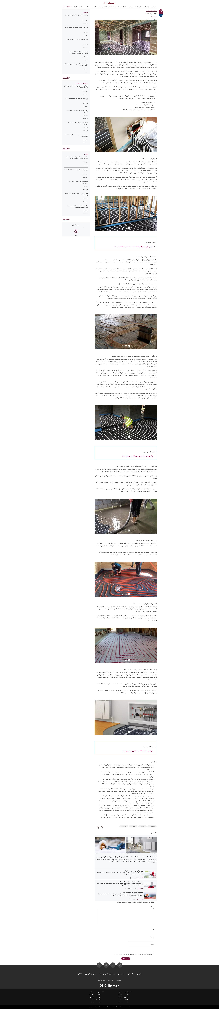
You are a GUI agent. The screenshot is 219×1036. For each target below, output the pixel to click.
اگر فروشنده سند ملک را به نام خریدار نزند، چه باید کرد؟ (76, 99)
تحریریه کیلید (154, 16)
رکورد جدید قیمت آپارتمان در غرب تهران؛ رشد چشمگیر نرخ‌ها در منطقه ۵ (76, 64)
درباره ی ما (118, 980)
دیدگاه (152, 906)
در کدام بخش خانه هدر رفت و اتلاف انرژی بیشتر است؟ (137, 456)
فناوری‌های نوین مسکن (135, 7)
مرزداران (120, 1002)
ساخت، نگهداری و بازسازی (151, 10)
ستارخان (120, 997)
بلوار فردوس (126, 997)
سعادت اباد (127, 999)
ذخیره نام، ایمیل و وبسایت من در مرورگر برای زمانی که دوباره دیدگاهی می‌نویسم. (134, 954)
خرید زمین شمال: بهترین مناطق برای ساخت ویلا (77, 39)
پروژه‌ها (81, 7)
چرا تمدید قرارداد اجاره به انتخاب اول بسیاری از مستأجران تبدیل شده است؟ (77, 206)
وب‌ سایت (151, 944)
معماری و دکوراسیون (97, 7)
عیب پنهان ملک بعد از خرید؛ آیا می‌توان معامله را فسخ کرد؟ (77, 111)
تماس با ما (110, 980)
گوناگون (88, 7)
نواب (128, 1002)
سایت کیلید (69, 7)
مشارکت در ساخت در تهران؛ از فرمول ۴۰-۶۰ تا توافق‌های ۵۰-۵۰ (78, 182)
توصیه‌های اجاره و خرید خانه (112, 7)
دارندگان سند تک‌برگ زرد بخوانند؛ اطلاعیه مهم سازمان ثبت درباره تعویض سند (76, 86)
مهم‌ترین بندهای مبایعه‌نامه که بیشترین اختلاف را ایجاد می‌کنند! (77, 135)
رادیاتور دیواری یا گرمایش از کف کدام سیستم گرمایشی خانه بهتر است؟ (133, 247)
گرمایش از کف (133, 826)
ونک (121, 999)
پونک (128, 994)
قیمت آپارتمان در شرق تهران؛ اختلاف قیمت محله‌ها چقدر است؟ (76, 194)
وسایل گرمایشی (123, 826)
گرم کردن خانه (142, 826)
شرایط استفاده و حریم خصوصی (96, 1007)
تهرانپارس (127, 992)
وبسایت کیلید (101, 980)
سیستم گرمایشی (152, 826)
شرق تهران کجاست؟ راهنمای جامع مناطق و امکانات (76, 27)
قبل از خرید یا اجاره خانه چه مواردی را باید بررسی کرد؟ (138, 751)
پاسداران (120, 992)
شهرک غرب (120, 994)
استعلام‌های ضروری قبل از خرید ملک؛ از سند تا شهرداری (77, 123)
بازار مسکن (147, 7)
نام (153, 929)
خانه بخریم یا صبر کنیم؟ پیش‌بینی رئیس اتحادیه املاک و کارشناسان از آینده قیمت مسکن (77, 157)
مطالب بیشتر (66, 77)
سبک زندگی (124, 7)
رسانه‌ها (76, 7)
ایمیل (152, 937)
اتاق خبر (154, 7)
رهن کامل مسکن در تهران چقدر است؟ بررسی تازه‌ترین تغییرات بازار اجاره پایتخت (78, 52)
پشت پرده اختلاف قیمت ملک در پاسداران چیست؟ (76, 15)
